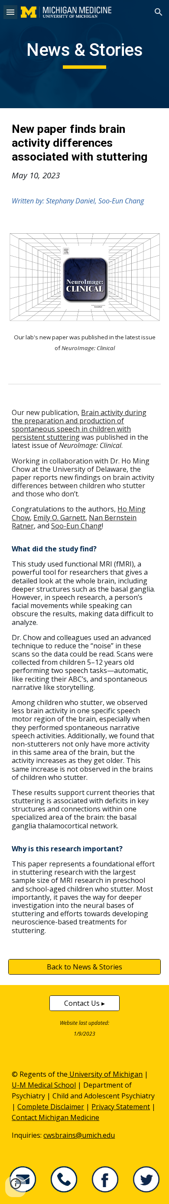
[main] (84, 54)
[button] (10, 12)
